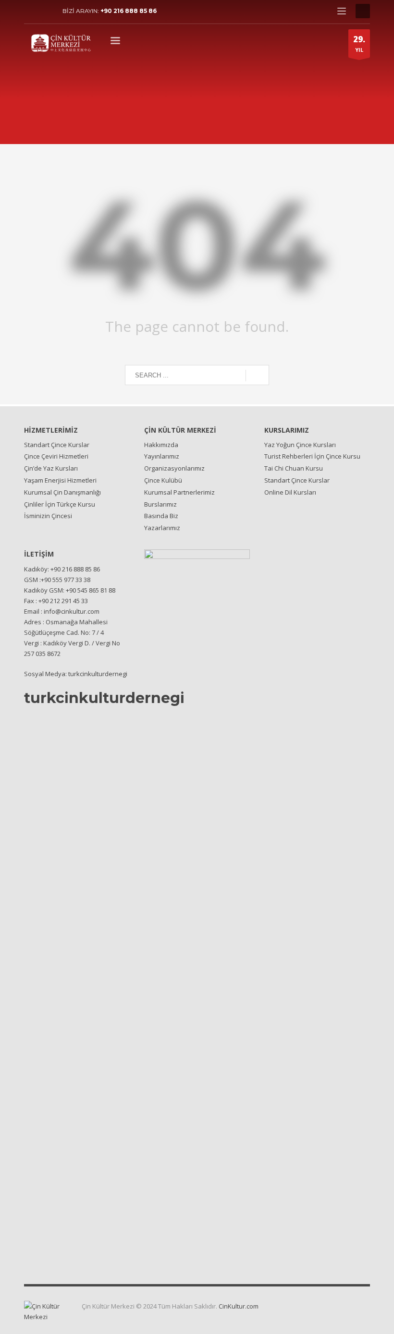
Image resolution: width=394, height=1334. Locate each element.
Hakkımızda (161, 444)
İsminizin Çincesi (48, 515)
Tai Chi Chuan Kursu (293, 468)
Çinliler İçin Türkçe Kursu (59, 504)
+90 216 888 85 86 (128, 10)
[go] (257, 375)
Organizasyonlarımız (174, 468)
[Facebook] (31, 11)
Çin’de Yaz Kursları (51, 468)
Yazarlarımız (162, 527)
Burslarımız (160, 504)
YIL (359, 43)
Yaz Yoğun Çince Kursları (300, 444)
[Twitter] (45, 11)
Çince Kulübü (163, 480)
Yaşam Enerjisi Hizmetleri (60, 480)
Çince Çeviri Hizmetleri (56, 456)
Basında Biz (161, 515)
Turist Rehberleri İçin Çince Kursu (312, 456)
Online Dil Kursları (290, 492)
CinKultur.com (239, 1306)
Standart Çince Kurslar (56, 444)
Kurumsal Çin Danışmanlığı (62, 492)
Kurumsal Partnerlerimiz (179, 492)
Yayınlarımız (161, 456)
